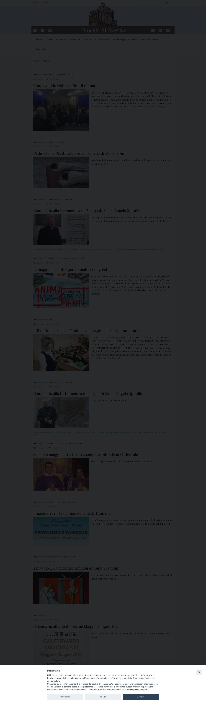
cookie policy (133, 689)
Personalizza (65, 697)
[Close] (199, 672)
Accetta (140, 697)
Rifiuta (103, 697)
